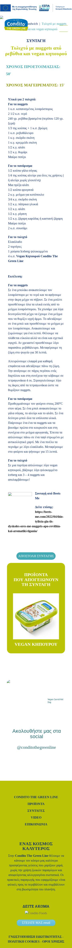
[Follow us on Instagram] (54, 35)
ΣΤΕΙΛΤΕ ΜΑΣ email (36, 922)
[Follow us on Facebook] (60, 35)
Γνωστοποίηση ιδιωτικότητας (35, 936)
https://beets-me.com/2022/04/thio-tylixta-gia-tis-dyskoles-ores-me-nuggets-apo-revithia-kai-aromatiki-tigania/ (36, 521)
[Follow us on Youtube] (65, 35)
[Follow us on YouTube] (48, 759)
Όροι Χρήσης (53, 941)
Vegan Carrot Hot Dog (55, 700)
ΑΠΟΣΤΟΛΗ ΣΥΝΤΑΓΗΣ (36, 556)
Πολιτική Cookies (24, 941)
